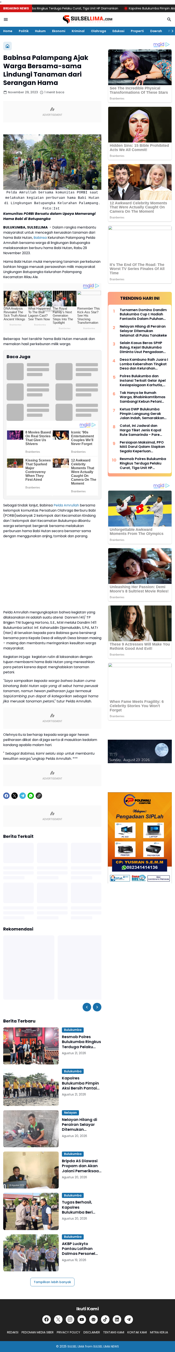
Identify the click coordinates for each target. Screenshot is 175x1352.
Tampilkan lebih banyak (52, 1282)
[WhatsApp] (31, 796)
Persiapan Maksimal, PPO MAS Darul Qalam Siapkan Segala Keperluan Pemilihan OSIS (142, 447)
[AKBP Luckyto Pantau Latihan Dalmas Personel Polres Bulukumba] (31, 1252)
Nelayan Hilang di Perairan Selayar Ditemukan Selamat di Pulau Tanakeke (79, 1124)
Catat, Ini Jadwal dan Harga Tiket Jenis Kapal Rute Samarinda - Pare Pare (140, 430)
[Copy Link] (39, 796)
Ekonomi (58, 31)
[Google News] (93, 1319)
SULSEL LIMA (75, 1346)
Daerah (156, 31)
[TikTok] (105, 1319)
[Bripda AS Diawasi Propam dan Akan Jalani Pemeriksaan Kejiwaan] (31, 1170)
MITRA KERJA (159, 1332)
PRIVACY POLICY (68, 1332)
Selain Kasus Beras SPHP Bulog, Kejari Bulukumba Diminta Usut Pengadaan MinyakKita (141, 347)
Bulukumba (73, 1030)
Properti (137, 31)
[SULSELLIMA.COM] (87, 19)
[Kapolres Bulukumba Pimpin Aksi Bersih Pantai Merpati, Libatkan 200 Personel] (31, 1087)
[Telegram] (22, 796)
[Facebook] (6, 796)
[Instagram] (70, 1319)
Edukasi (118, 31)
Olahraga (98, 31)
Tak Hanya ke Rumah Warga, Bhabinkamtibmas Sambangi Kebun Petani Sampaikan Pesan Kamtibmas (142, 397)
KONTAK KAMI (137, 1332)
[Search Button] (169, 19)
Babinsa (40, 237)
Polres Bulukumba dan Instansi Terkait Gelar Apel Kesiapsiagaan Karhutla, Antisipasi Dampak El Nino (143, 380)
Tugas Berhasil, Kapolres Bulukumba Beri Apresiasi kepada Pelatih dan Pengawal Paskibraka (79, 1207)
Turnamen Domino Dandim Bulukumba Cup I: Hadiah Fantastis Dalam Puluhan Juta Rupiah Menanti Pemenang (143, 314)
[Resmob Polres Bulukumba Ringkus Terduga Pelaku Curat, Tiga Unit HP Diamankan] (31, 1045)
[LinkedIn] (117, 1319)
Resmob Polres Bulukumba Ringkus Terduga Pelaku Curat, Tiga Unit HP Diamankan (81, 1041)
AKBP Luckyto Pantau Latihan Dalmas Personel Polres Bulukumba (79, 1248)
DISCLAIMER (91, 1332)
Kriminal (78, 31)
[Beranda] (7, 46)
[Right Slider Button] (170, 31)
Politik (24, 31)
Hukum (40, 31)
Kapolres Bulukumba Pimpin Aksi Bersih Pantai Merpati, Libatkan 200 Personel (80, 1083)
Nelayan (70, 1112)
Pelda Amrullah (66, 505)
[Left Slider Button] (87, 1007)
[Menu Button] (5, 19)
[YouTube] (81, 1319)
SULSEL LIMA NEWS (106, 1346)
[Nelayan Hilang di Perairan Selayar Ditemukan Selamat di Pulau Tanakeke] (31, 1128)
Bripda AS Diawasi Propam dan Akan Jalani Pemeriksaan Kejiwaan (81, 1165)
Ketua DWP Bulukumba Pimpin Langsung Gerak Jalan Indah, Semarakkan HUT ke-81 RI (142, 413)
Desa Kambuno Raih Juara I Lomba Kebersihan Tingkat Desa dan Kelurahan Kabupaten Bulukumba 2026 (144, 364)
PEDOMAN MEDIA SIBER (38, 1332)
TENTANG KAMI (113, 1332)
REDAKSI (12, 1332)
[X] (14, 796)
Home (7, 31)
